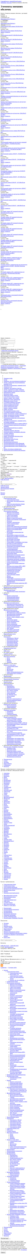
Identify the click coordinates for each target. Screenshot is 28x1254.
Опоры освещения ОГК (10, 717)
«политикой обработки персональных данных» (13, 366)
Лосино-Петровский (9, 825)
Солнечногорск (8, 858)
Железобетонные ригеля (13, 615)
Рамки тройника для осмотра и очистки (14, 391)
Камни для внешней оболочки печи (13, 436)
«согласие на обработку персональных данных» (13, 368)
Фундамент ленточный (13, 629)
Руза (5, 853)
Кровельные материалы (10, 704)
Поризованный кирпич (13, 598)
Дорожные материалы (9, 710)
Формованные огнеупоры (14, 556)
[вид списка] (1, 20)
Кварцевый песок (11, 573)
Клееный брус (10, 686)
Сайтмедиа (3, 967)
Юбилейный (7, 877)
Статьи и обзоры (8, 927)
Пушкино (6, 846)
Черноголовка (7, 867)
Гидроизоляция (8, 682)
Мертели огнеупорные (13, 512)
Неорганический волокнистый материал (14, 450)
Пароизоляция (7, 676)
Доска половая (11, 696)
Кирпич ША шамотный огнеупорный (17, 526)
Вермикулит (10, 577)
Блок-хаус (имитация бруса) (14, 698)
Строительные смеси (12, 666)
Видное (6, 778)
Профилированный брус (13, 689)
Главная (3, 1)
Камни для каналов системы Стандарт (14, 415)
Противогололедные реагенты (15, 604)
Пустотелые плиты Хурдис (11, 439)
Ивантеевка (7, 802)
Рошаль (6, 852)
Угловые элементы (9, 433)
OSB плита (7, 650)
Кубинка (6, 819)
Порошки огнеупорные (13, 514)
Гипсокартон (7, 636)
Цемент (9, 667)
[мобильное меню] (1, 481)
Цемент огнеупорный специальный (16, 519)
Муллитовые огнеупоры (13, 539)
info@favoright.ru (9, 478)
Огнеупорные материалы (10, 511)
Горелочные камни (12, 553)
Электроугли (7, 876)
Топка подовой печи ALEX (11, 405)
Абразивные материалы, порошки (16, 559)
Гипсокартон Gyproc (12, 639)
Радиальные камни (9, 435)
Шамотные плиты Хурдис (11, 401)
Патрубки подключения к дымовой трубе (15, 385)
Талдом (6, 862)
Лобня (5, 824)
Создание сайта (12, 967)
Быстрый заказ (4, 1238)
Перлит (9, 576)
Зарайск (6, 800)
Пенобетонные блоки (9, 590)
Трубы (5, 379)
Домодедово (7, 791)
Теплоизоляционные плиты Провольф (14, 443)
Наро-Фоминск (8, 834)
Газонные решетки (12, 714)
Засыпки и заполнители (13, 522)
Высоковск (7, 783)
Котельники (7, 812)
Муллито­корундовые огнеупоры (15, 535)
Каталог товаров (9, 1)
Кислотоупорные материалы (14, 545)
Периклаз (9, 521)
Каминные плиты (8, 437)
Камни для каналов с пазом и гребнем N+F (15, 413)
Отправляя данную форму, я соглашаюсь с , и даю (13, 366)
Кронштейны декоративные (14, 742)
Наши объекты (8, 763)
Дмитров (6, 788)
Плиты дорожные (11, 622)
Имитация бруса (11, 701)
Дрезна (5, 793)
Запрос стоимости (5, 32)
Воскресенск (7, 781)
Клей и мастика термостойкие (15, 552)
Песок (8, 659)
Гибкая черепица (11, 707)
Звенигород (7, 801)
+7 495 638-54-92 (13, 945)
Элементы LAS (8, 387)
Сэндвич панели (8, 653)
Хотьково (6, 866)
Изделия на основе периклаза (14, 543)
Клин (5, 808)
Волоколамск (7, 780)
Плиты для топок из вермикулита (13, 449)
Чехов (5, 869)
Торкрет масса (10, 525)
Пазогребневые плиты (10, 634)
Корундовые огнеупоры (13, 540)
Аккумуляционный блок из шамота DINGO (15, 423)
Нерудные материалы (9, 656)
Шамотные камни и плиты (11, 395)
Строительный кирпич (13, 600)
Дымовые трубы (8, 378)
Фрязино (6, 863)
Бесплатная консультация (7, 488)
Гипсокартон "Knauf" (12, 643)
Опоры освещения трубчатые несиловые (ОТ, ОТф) (14, 727)
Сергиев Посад (8, 855)
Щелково (6, 872)
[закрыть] (1, 453)
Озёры (5, 838)
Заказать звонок (5, 487)
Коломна (6, 810)
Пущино (6, 848)
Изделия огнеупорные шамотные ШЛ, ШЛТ (16, 1072)
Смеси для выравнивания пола (15, 672)
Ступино (6, 860)
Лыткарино (7, 828)
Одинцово (6, 836)
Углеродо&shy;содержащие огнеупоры (17, 542)
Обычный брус (11, 687)
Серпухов (6, 856)
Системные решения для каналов (12, 412)
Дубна (5, 794)
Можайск (6, 831)
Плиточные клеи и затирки (14, 673)
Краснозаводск (8, 817)
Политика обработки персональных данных (15, 933)
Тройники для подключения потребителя (15, 381)
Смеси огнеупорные (12, 515)
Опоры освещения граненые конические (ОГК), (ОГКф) (14, 719)
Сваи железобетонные (13, 631)
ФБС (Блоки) (10, 628)
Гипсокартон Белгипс (12, 641)
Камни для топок (8, 409)
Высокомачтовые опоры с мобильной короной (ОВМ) (17, 1191)
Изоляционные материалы (11, 442)
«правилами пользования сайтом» (10, 365)
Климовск (6, 807)
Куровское (6, 821)
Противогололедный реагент (11, 602)
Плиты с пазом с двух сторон (11, 398)
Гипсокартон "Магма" (13, 638)
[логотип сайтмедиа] (2, 966)
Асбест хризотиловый (13, 523)
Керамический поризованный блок (13, 587)
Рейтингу (12, 19)
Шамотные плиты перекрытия (12, 399)
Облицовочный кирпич (13, 597)
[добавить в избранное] (2, 34)
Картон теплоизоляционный (14, 567)
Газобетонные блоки (9, 508)
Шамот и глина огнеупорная (14, 518)
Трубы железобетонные (13, 626)
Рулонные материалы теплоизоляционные (12, 548)
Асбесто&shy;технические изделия (16, 578)
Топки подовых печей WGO (11, 403)
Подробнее (24, 1249)
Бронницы (6, 776)
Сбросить (9, 474)
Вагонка (9, 697)
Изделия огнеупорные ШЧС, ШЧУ (16, 566)
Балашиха (6, 774)
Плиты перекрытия (12, 624)
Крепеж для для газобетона (14, 505)
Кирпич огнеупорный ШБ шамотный (17, 528)
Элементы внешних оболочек (12, 430)
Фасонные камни (8, 394)
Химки (5, 865)
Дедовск (6, 786)
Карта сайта (7, 937)
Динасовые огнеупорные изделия (16, 546)
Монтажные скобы (9, 440)
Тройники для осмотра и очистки (12, 388)
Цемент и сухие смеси (10, 665)
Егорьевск (6, 795)
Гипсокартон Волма (12, 642)
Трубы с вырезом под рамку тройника (14, 389)
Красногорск (7, 815)
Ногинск (6, 835)
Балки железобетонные (13, 611)
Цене (8, 19)
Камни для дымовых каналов (11, 416)
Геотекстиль (10, 713)
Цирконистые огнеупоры (13, 570)
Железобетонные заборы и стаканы (16, 612)
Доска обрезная (11, 693)
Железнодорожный (9, 797)
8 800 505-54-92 (5, 479)
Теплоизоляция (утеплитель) (11, 679)
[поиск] (1, 482)
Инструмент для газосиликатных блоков (16, 975)
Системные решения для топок (12, 402)
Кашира (6, 805)
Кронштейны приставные (14, 741)
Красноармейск (8, 814)
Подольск (6, 843)
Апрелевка (6, 773)
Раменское (6, 849)
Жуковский (7, 798)
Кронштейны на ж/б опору (14, 744)
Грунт (8, 658)
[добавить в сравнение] (1, 34)
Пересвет (6, 842)
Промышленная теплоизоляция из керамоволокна (18, 1069)
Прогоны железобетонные (14, 625)
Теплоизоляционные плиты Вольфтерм (14, 444)
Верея (5, 777)
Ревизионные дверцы (9, 392)
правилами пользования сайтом (9, 350)
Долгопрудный (8, 790)
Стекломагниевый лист (10, 648)
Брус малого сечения (12, 690)
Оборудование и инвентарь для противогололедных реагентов (15, 606)
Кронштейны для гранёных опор (15, 739)
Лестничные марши (12, 619)
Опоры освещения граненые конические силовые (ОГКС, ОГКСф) (17, 722)
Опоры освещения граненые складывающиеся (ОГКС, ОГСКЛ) (16, 733)
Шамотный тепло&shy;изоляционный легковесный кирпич (17, 537)
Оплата (6, 924)
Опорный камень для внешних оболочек (14, 432)
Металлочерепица (11, 706)
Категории (5, 20)
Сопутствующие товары (13, 574)
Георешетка (10, 711)
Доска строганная (11, 691)
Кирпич (6, 594)
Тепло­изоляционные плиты (14, 550)
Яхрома (6, 879)
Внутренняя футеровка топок (11, 411)
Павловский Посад (9, 841)
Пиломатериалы (8, 684)
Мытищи (6, 832)
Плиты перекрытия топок (10, 406)
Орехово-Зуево (8, 839)
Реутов (5, 851)
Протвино (6, 845)
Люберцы (6, 829)
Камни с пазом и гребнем (10, 408)
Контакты (6, 766)
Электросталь (7, 875)
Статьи (5, 760)
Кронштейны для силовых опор (15, 738)
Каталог (3, 490)
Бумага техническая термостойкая (16, 560)
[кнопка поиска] (16, 484)
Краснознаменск (8, 818)
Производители (8, 759)
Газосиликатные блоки (10, 498)
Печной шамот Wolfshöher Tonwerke (11, 2)
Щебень (9, 660)
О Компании (7, 765)
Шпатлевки (10, 670)
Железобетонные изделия (10, 610)
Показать (3, 474)
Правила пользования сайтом (11, 931)
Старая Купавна (8, 859)
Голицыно (6, 784)
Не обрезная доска (12, 694)
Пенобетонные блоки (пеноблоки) (16, 591)
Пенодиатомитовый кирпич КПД (16, 557)
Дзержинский (7, 787)
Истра (5, 804)
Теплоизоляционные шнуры (14, 569)
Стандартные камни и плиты (11, 396)
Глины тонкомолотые (12, 562)
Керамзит (9, 662)
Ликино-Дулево (8, 822)
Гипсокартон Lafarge (12, 645)
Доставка (6, 762)
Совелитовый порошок (13, 571)
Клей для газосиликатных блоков (16, 504)
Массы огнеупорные (12, 516)
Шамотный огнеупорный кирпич (16, 554)
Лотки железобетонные (13, 621)
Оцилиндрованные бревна (14, 700)
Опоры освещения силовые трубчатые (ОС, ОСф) (17, 1196)
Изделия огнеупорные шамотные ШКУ (16, 1050)
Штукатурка (10, 669)
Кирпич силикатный (12, 595)
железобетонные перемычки (14, 614)
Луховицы (6, 827)
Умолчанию (4, 19)
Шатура (6, 870)
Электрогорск (7, 873)
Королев (6, 811)
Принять (3, 1252)
